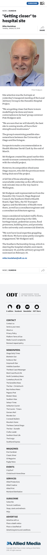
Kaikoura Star (11, 360)
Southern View (11, 399)
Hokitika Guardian (13, 366)
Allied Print (10, 488)
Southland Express (13, 442)
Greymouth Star (12, 363)
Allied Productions (13, 482)
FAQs (8, 511)
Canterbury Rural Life (14, 379)
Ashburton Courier (13, 406)
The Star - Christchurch (14, 386)
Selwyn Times (11, 402)
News (4, 11)
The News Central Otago (15, 425)
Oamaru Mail (11, 412)
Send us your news (13, 327)
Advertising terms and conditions (18, 530)
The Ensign (10, 438)
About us (9, 330)
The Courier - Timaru (13, 409)
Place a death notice (13, 523)
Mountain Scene (12, 422)
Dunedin (12, 11)
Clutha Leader (11, 432)
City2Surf (9, 470)
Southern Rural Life (13, 435)
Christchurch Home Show (15, 473)
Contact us (10, 323)
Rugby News (11, 462)
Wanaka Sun (11, 415)
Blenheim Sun (11, 356)
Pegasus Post (11, 392)
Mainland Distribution (14, 491)
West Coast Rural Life (14, 373)
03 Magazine (10, 458)
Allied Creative (11, 485)
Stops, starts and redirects (15, 508)
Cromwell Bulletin (13, 419)
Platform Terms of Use (14, 336)
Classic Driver (11, 455)
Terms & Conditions (13, 505)
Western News (11, 396)
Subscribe (32, 3)
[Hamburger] (42, 3)
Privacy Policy (11, 333)
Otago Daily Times (13, 353)
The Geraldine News (13, 383)
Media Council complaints (15, 340)
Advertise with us (12, 520)
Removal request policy (15, 343)
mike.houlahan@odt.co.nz (14, 258)
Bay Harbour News (13, 389)
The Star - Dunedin (13, 428)
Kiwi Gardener (11, 452)
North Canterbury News (15, 376)
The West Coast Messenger (16, 370)
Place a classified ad (13, 526)
